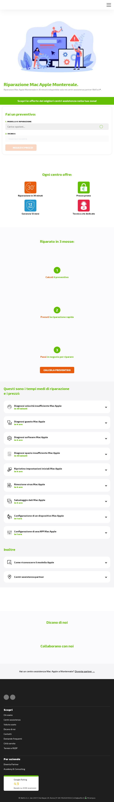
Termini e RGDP (11, 748)
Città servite (9, 743)
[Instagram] (12, 697)
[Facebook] (6, 697)
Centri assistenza (12, 719)
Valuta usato (10, 724)
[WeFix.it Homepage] (7, 689)
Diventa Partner (11, 764)
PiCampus (91, 798)
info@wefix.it (78, 798)
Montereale (66, 671)
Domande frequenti (13, 738)
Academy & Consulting (14, 769)
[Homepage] (6, 3)
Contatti (8, 734)
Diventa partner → (85, 671)
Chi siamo (8, 715)
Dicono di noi (9, 729)
